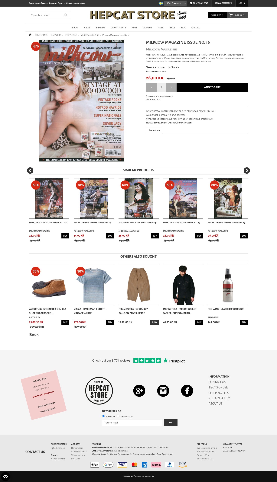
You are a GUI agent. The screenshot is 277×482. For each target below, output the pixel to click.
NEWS (87, 27)
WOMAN (147, 27)
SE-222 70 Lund (78, 455)
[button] (231, 15)
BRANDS (100, 27)
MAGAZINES (56, 35)
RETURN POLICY (219, 398)
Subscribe (110, 416)
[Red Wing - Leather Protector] (228, 285)
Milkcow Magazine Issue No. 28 (48, 222)
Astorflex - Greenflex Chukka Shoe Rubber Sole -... (47, 311)
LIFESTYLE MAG (71, 35)
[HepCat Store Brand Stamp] (99, 391)
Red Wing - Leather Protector (226, 309)
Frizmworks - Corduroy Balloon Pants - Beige (133, 311)
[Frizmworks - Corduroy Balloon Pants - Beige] (139, 285)
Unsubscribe (127, 416)
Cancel (195, 27)
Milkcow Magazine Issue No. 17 (181, 222)
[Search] (66, 15)
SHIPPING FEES (219, 393)
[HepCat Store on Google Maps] (139, 390)
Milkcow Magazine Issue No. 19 (92, 222)
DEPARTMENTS (118, 27)
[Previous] (30, 170)
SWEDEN (75, 458)
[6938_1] (81, 100)
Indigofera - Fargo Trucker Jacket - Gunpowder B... (179, 311)
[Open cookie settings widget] (5, 476)
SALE (172, 27)
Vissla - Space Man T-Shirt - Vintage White (90, 311)
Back (34, 334)
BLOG (183, 27)
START (75, 27)
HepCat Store (77, 448)
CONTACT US (217, 382)
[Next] (247, 170)
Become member (223, 3)
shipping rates (207, 451)
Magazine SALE (153, 99)
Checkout (216, 15)
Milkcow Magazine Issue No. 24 (137, 222)
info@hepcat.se (58, 458)
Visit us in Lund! (47, 410)
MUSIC (161, 27)
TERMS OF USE (218, 387)
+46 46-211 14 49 (58, 448)
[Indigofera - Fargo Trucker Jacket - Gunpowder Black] (183, 285)
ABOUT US (215, 404)
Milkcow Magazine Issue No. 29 (226, 222)
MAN (134, 27)
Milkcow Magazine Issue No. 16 (115, 35)
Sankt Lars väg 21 (79, 451)
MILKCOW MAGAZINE (90, 35)
